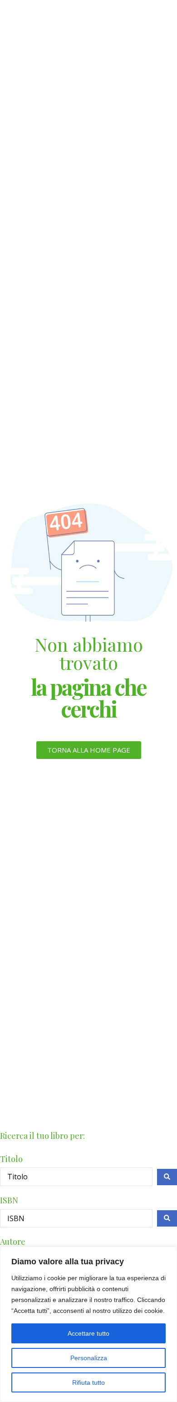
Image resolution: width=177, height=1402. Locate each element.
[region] (88, 1324)
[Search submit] (167, 1177)
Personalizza (88, 1358)
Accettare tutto (88, 1333)
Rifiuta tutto (88, 1382)
